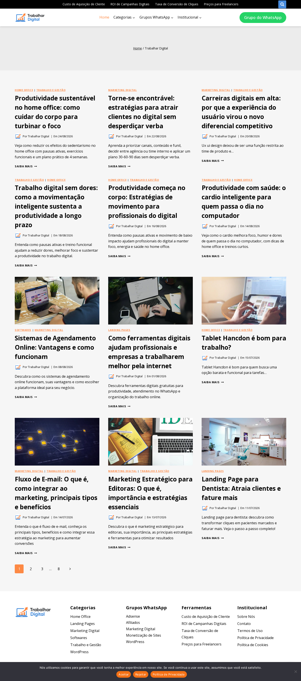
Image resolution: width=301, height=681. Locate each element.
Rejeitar (140, 674)
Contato (244, 623)
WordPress (79, 651)
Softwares (23, 330)
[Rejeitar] (295, 671)
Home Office (24, 90)
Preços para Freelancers (221, 4)
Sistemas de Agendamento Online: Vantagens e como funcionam (55, 347)
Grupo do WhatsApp (263, 17)
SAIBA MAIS (26, 166)
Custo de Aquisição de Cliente (84, 4)
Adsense (133, 616)
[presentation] (57, 300)
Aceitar (124, 674)
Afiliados (133, 622)
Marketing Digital (122, 90)
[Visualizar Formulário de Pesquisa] (282, 4)
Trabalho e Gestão (51, 90)
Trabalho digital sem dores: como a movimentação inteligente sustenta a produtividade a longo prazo (56, 206)
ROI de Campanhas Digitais (129, 4)
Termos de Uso (250, 630)
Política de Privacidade (255, 637)
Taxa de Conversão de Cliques (176, 4)
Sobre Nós (246, 616)
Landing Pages (119, 330)
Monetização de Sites (143, 635)
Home (104, 17)
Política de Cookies (252, 644)
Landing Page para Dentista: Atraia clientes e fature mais (241, 488)
